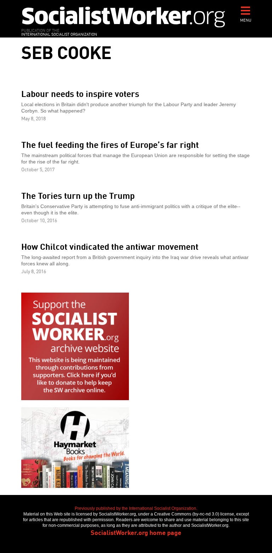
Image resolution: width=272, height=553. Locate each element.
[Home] (123, 16)
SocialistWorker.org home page (136, 532)
